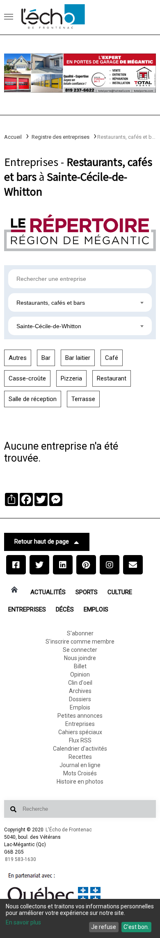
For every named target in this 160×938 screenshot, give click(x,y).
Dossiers (80, 699)
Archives (80, 691)
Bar (45, 358)
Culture (119, 592)
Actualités (48, 592)
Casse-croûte (27, 378)
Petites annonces (80, 715)
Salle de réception (33, 399)
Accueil (13, 137)
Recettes (80, 757)
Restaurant (111, 378)
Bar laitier (77, 358)
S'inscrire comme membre (80, 641)
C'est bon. (136, 927)
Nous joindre (80, 658)
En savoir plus (23, 922)
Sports (86, 592)
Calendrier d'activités (80, 748)
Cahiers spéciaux (80, 732)
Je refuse (103, 927)
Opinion (80, 674)
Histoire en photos (80, 781)
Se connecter (80, 649)
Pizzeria (71, 378)
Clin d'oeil (80, 682)
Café (111, 358)
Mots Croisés (80, 773)
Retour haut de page (41, 541)
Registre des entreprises (60, 137)
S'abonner (80, 633)
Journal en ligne (80, 765)
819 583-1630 (20, 859)
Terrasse (83, 399)
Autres (18, 358)
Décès (65, 609)
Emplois (96, 609)
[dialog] (80, 918)
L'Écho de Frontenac (69, 830)
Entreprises (27, 609)
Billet (80, 666)
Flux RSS (80, 740)
